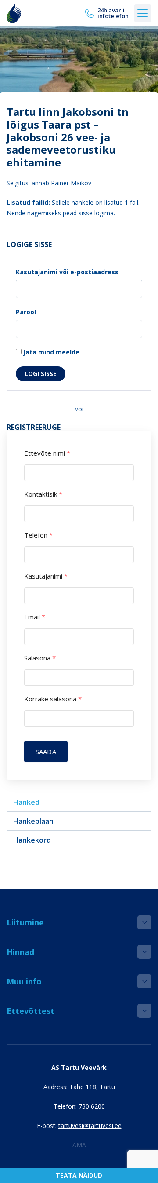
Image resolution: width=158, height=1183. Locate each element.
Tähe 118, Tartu (92, 1087)
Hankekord (32, 840)
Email (34, 617)
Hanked (26, 802)
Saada (46, 751)
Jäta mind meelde (50, 352)
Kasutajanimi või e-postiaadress (67, 272)
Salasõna (40, 658)
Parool (26, 312)
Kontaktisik (43, 494)
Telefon (38, 535)
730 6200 (92, 1106)
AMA (79, 1145)
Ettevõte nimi (47, 453)
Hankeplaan (33, 821)
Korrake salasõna (53, 699)
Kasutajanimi (46, 576)
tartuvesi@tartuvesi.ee (90, 1125)
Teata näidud (79, 1175)
